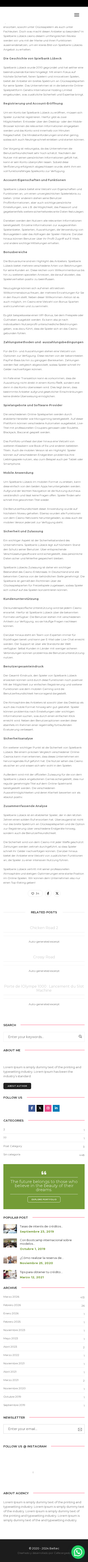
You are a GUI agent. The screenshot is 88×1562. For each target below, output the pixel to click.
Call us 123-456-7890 (17, 1472)
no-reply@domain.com (50, 1472)
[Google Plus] (54, 1482)
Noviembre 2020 (14, 1388)
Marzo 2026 (11, 1296)
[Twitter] (40, 1482)
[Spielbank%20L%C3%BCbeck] (48, 893)
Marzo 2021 (11, 1380)
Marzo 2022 (11, 1355)
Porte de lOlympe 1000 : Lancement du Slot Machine (44, 988)
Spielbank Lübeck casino (19, 36)
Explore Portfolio (44, 1199)
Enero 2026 (11, 1313)
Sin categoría (11, 1154)
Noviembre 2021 (14, 1363)
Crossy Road (44, 957)
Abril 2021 (9, 1371)
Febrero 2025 (12, 1321)
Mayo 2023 (10, 1338)
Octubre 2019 (12, 1396)
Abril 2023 (10, 1346)
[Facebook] (33, 1482)
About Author (17, 1086)
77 (5, 1137)
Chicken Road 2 (44, 928)
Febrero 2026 (12, 1305)
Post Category (12, 1146)
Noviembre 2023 (14, 1330)
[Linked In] (47, 1482)
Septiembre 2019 (14, 1405)
